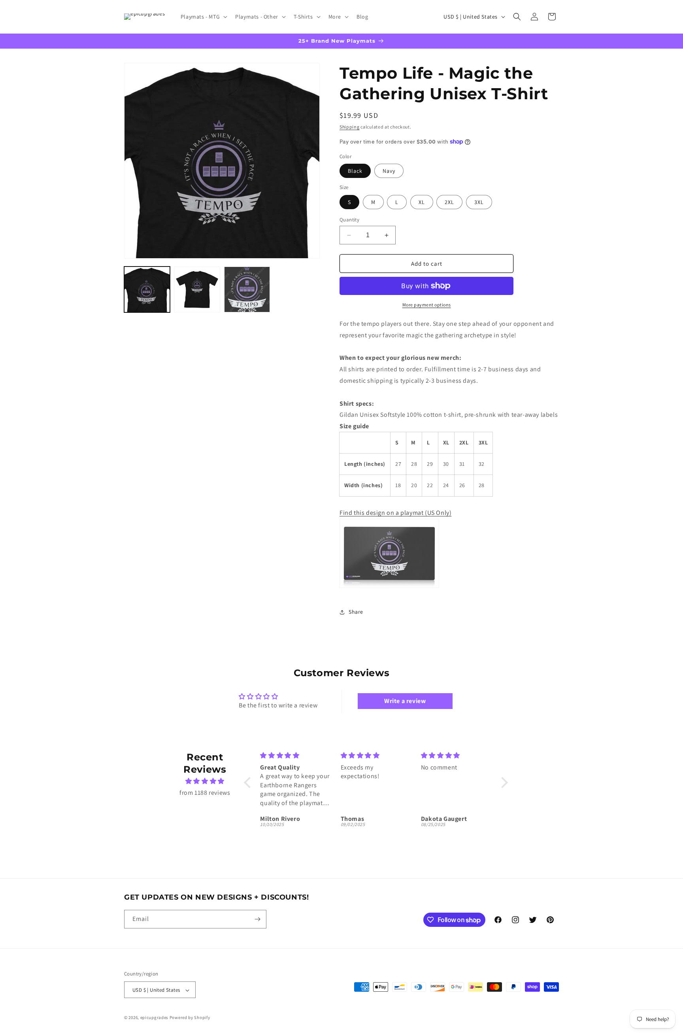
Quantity (349, 219)
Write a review (405, 701)
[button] (203, 16)
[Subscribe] (257, 919)
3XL (479, 202)
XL (422, 202)
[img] (205, 781)
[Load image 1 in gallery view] (147, 289)
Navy (389, 170)
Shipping (350, 127)
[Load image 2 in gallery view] (197, 289)
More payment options (426, 305)
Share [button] (356, 611)
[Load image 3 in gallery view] (247, 289)
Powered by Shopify (190, 1018)
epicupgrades (154, 1018)
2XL (449, 202)
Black (355, 170)
